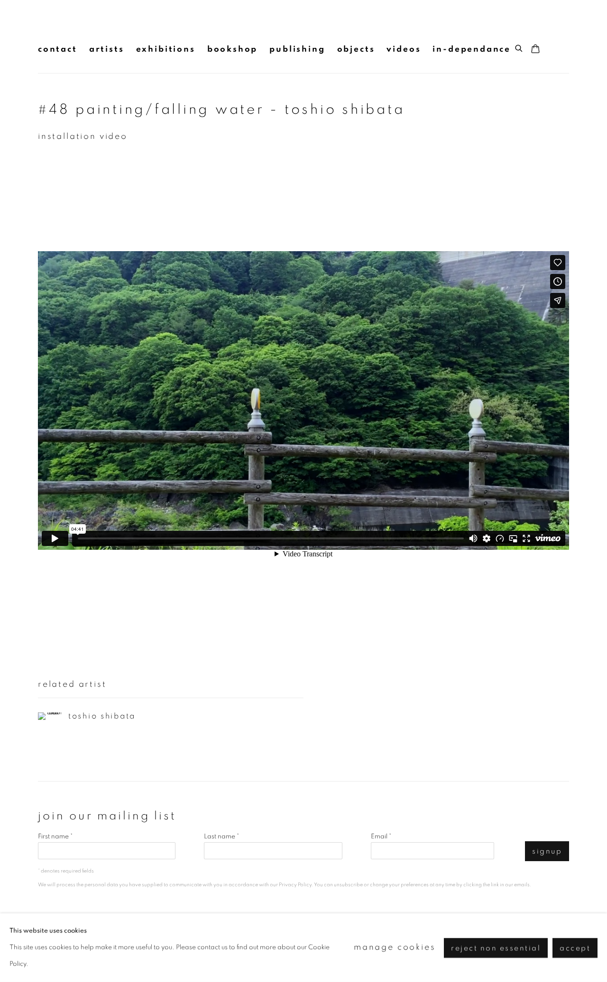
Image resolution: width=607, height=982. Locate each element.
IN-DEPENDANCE (471, 49)
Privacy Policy (295, 884)
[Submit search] (519, 47)
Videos (403, 49)
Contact (57, 49)
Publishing (297, 49)
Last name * (221, 836)
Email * (381, 836)
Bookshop (232, 49)
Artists (106, 49)
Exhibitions (165, 49)
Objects (356, 49)
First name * (55, 836)
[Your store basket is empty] (535, 50)
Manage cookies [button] (395, 947)
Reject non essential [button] (496, 947)
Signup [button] (547, 851)
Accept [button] (575, 947)
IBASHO (57, 26)
